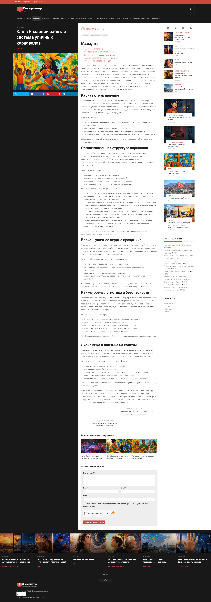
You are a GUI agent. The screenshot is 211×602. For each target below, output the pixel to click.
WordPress (31, 597)
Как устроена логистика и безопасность (101, 58)
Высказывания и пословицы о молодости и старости (184, 76)
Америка (36, 18)
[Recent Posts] (168, 28)
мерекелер (104, 35)
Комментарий (89, 473)
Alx (43, 597)
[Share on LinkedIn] (70, 94)
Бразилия (86, 35)
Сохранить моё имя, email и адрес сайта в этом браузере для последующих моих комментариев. (115, 505)
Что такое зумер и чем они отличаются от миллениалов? (184, 51)
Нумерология (93, 18)
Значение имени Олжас (172, 282)
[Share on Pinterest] (54, 94)
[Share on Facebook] (37, 94)
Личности (120, 18)
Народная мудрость (141, 18)
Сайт (85, 496)
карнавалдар (95, 35)
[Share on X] (21, 94)
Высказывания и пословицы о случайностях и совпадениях (184, 37)
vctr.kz (166, 312)
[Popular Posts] (175, 28)
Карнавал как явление (93, 49)
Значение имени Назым (172, 285)
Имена (63, 18)
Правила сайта (39, 2)
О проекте (27, 2)
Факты (128, 18)
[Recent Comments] (191, 28)
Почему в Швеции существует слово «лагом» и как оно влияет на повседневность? (179, 225)
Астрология (46, 18)
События (103, 18)
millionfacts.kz (169, 309)
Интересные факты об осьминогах (176, 271)
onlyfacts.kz (168, 304)
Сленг (111, 18)
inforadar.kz (168, 306)
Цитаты (71, 18)
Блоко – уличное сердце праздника (99, 55)
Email (123, 488)
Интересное (81, 18)
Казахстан (21, 18)
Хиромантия (155, 18)
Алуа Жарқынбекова (95, 29)
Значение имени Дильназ (184, 62)
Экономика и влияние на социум (98, 61)
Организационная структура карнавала (100, 52)
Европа (56, 18)
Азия (29, 18)
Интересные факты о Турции (178, 198)
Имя (85, 488)
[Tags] (183, 28)
